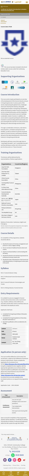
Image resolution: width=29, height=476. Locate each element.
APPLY (18, 474)
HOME (3, 474)
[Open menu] (27, 2)
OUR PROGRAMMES (11, 475)
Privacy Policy (16, 465)
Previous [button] (1, 439)
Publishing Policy (7, 465)
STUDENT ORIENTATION (25, 475)
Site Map (23, 465)
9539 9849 (19, 455)
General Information (3, 20)
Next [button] (27, 439)
